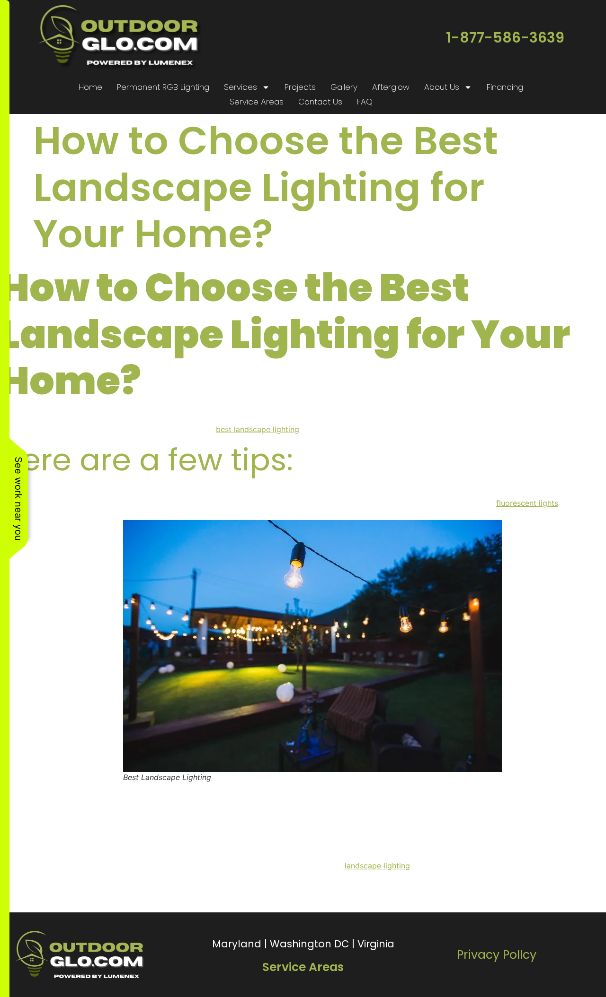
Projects (300, 87)
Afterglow (391, 87)
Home (90, 87)
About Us (441, 87)
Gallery (343, 87)
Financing (505, 87)
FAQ (365, 101)
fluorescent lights (527, 503)
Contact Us (320, 101)
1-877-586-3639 (505, 37)
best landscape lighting (257, 429)
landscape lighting (377, 865)
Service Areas (257, 101)
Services (240, 87)
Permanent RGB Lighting (163, 87)
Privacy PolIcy (496, 954)
